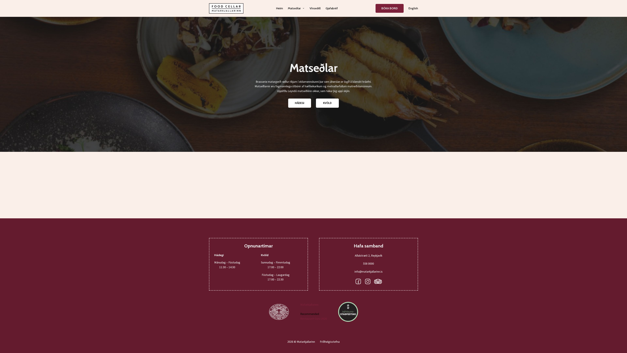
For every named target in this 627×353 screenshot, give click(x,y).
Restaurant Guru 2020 (313, 319)
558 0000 (368, 264)
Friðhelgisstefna (330, 342)
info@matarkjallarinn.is (368, 272)
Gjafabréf (332, 8)
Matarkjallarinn (309, 305)
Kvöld (327, 103)
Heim (279, 8)
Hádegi (299, 103)
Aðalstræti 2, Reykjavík (368, 256)
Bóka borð (389, 8)
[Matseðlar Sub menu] (303, 8)
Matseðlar (294, 8)
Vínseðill (315, 8)
